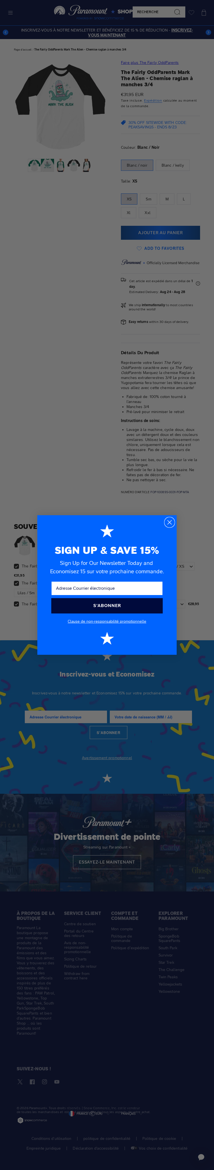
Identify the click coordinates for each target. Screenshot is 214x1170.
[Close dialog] (169, 522)
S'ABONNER (107, 605)
